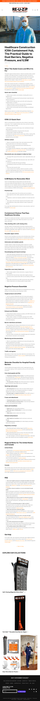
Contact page (21, 89)
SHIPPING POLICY (17, 683)
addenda (7, 454)
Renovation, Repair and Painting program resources (16, 262)
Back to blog (21, 546)
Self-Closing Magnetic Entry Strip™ (13, 592)
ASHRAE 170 (31, 300)
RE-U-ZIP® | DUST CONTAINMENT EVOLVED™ (13, 698)
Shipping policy (20, 699)
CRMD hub (15, 529)
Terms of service (13, 699)
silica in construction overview (20, 257)
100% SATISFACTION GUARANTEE (9, 680)
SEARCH (11, 683)
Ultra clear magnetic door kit (26, 326)
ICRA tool (21, 529)
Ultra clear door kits (15, 230)
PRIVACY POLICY (25, 683)
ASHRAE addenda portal (12, 151)
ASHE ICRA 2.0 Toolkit (26, 79)
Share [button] (7, 65)
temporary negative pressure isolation (17, 347)
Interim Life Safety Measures (29, 187)
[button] (2, 10)
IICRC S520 (30, 437)
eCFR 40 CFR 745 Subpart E (11, 431)
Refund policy (29, 698)
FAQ (30, 683)
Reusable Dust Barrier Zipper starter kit (13, 114)
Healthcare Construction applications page (25, 88)
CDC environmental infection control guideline (14, 81)
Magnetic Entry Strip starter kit (22, 112)
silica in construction (24, 434)
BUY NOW (19, 680)
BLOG (33, 683)
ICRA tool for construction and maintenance (22, 470)
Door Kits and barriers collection (22, 331)
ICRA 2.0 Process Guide (19, 135)
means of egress (21, 355)
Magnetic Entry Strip (20, 540)
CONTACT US (24, 680)
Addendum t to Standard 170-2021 (19, 149)
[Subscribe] (15, 691)
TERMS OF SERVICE (32, 680)
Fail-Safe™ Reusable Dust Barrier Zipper (15, 632)
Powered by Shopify (23, 698)
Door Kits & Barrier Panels (10, 671)
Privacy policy (35, 698)
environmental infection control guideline (21, 450)
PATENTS (7, 683)
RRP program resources (21, 512)
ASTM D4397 (17, 377)
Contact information (26, 699)
